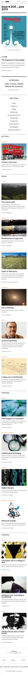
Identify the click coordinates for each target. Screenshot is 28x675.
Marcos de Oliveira (8, 495)
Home (4, 660)
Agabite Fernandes (8, 642)
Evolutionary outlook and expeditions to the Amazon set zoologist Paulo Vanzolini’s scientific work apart (13, 381)
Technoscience (14, 130)
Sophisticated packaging (11, 453)
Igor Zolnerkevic (7, 212)
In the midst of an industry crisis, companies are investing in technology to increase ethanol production (13, 423)
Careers (14, 106)
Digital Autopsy (7, 488)
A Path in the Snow (9, 162)
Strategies (14, 127)
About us (13, 660)
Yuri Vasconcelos (7, 462)
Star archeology (7, 308)
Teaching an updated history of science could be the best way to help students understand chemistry (13, 601)
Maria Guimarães (7, 245)
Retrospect (14, 124)
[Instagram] (10, 653)
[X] (9, 653)
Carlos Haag (6, 569)
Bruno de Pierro (7, 427)
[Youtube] (19, 653)
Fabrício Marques (7, 70)
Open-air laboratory (9, 271)
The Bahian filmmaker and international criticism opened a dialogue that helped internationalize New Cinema (12, 637)
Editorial (14, 112)
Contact (23, 660)
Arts (14, 103)
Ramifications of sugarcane (12, 238)
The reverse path (8, 202)
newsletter (19, 1)
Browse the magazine (14, 50)
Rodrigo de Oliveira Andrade (10, 282)
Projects (14, 121)
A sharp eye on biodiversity (12, 377)
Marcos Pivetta (7, 351)
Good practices (14, 115)
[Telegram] (17, 653)
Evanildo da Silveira (8, 528)
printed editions (24, 1)
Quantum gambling (9, 341)
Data (14, 109)
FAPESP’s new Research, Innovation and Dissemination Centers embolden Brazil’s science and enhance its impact (13, 65)
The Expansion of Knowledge (12, 60)
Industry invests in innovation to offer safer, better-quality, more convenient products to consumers (13, 457)
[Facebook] (7, 653)
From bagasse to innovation (12, 419)
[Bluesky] (13, 653)
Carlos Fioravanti (7, 386)
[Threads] (15, 653)
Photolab (14, 118)
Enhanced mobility (8, 521)
